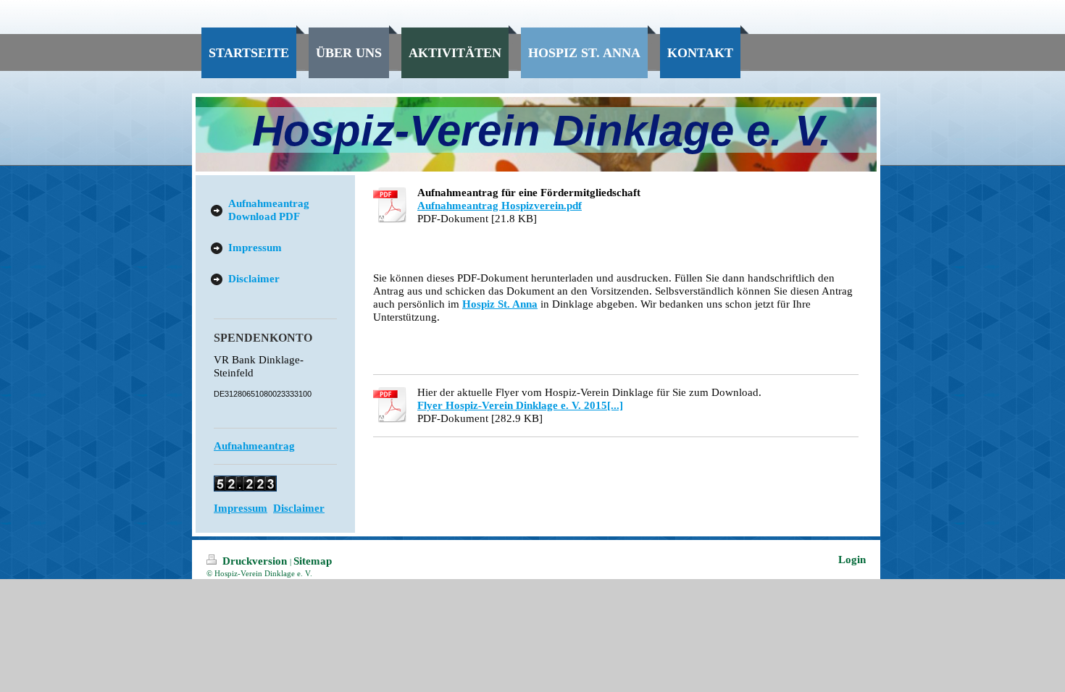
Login (852, 559)
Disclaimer (299, 508)
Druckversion (255, 561)
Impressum (240, 508)
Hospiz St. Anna (500, 304)
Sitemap (312, 561)
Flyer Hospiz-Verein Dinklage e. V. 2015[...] (520, 405)
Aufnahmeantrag (254, 446)
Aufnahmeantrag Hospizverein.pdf (499, 205)
